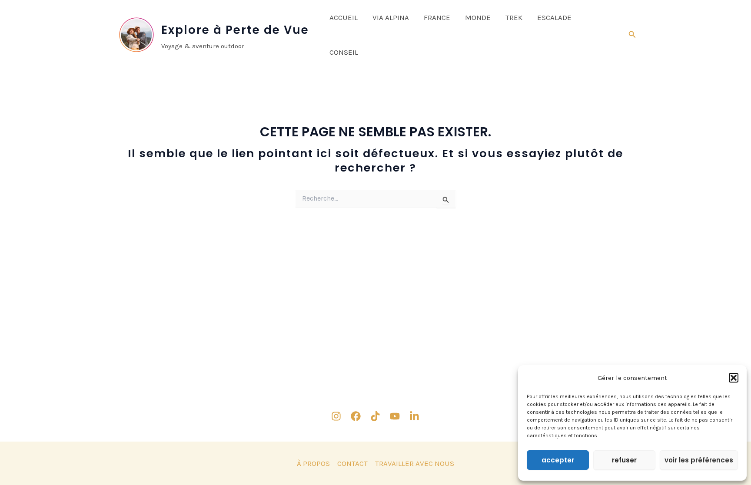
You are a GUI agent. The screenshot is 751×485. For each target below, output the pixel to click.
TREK (513, 17)
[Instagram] (336, 416)
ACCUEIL (343, 17)
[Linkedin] (414, 416)
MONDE (478, 17)
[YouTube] (395, 416)
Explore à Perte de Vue (235, 30)
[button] (733, 377)
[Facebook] (356, 416)
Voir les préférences (699, 460)
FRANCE (437, 17)
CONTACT (352, 463)
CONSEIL (343, 52)
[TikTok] (375, 416)
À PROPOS (313, 463)
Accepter (558, 460)
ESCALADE (554, 17)
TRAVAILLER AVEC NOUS (414, 463)
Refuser (624, 460)
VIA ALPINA (390, 17)
